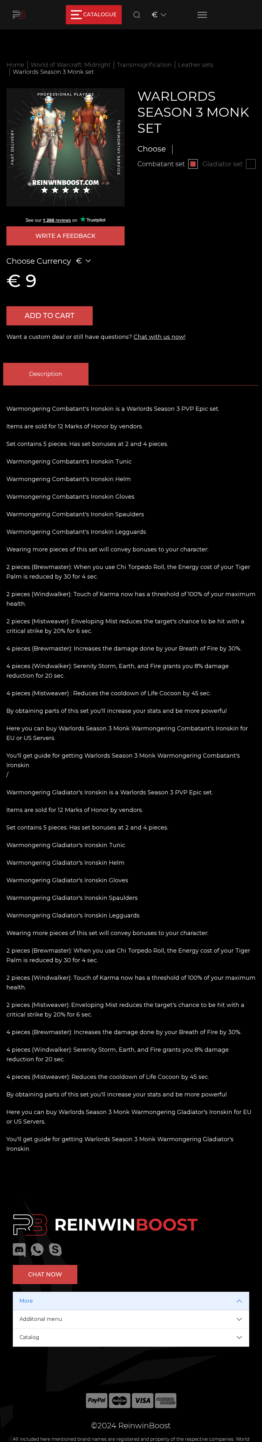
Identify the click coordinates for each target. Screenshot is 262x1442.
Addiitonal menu (40, 1319)
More (26, 1301)
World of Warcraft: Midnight (71, 64)
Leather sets (195, 64)
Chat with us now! (159, 336)
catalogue (100, 15)
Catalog (29, 1337)
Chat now (45, 1274)
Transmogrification (144, 64)
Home (15, 64)
